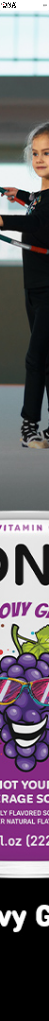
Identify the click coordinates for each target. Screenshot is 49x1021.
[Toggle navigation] (45, 5)
